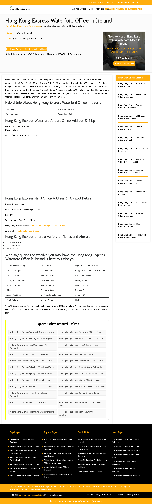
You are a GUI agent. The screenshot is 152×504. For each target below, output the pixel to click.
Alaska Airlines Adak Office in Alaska (24, 475)
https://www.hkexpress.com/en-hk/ (48, 225)
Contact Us (107, 494)
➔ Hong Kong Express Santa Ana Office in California (82, 374)
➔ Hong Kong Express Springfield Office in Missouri (32, 374)
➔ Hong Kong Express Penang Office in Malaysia (31, 338)
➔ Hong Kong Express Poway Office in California (31, 361)
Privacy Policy (132, 494)
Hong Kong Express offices (27, 231)
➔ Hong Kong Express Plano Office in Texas (28, 402)
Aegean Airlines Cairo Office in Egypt (25, 446)
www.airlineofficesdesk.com (31, 495)
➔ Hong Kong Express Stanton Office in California (81, 361)
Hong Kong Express (32, 26)
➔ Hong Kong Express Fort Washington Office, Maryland (30, 346)
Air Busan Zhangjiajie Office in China (24, 464)
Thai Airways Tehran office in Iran (125, 446)
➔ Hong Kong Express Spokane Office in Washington (33, 332)
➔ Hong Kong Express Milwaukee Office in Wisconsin (82, 386)
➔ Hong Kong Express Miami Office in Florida (78, 345)
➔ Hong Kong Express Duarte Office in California (80, 367)
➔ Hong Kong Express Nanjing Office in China (30, 354)
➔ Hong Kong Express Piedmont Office (76, 354)
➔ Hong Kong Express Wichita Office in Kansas (79, 380)
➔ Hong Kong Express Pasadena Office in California (81, 338)
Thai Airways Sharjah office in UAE (126, 475)
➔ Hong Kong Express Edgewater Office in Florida (81, 332)
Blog (98, 494)
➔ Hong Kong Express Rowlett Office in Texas (79, 393)
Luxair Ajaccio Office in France (90, 471)
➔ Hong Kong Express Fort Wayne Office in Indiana (32, 412)
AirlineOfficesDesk (14, 26)
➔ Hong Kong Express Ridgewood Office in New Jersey (80, 404)
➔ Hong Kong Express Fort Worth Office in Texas (31, 386)
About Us (89, 494)
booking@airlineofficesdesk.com (122, 2)
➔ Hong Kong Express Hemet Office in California (31, 380)
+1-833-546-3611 (124, 63)
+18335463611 (97, 2)
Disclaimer (119, 494)
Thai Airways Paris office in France (126, 450)
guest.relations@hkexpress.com (27, 38)
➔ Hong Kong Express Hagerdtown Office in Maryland (29, 394)
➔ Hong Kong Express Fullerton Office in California (32, 367)
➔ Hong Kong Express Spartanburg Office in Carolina (78, 413)
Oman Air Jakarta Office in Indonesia (92, 460)
